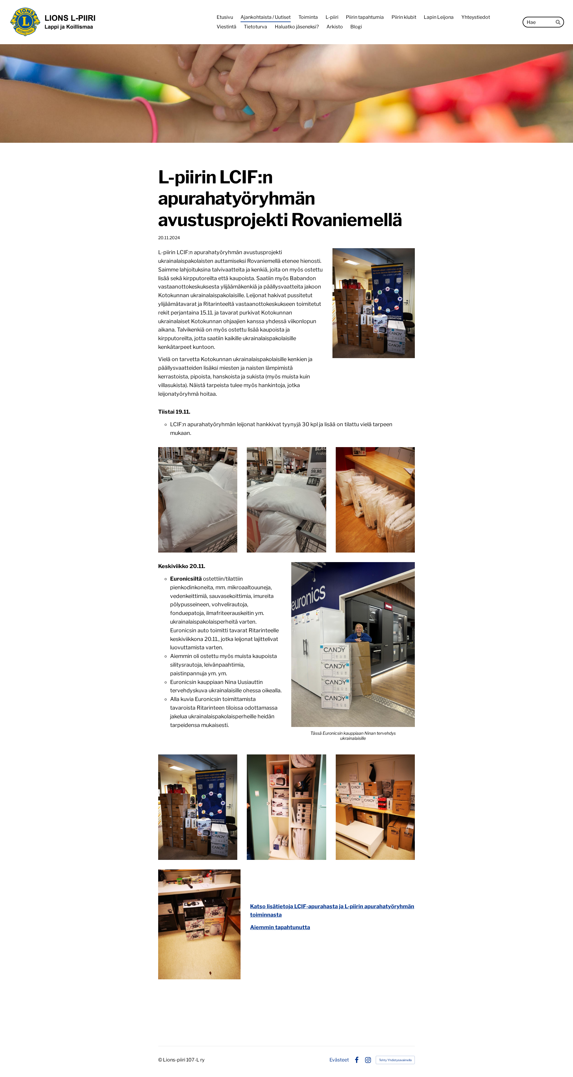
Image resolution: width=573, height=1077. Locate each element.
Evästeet (339, 1060)
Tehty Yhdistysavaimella (395, 1060)
